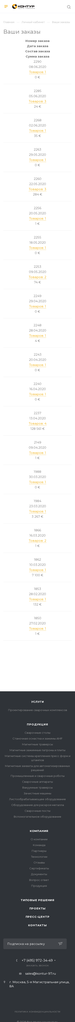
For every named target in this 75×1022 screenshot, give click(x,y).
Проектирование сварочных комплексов (37, 710)
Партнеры (39, 850)
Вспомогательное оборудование (37, 816)
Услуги (37, 701)
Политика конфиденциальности (38, 1011)
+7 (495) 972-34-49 (37, 960)
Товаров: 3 (37, 101)
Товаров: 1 (37, 72)
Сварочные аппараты (37, 781)
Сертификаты (39, 868)
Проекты (37, 908)
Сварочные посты (37, 810)
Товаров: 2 (37, 277)
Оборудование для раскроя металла (37, 805)
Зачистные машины (37, 793)
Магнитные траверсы (37, 744)
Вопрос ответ (39, 880)
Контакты (37, 925)
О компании (39, 839)
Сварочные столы (37, 732)
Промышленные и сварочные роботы (38, 776)
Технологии (39, 856)
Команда (39, 845)
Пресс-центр (38, 916)
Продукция (37, 724)
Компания (39, 831)
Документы (39, 874)
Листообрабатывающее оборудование (37, 799)
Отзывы (39, 862)
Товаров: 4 (37, 423)
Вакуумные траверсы (37, 787)
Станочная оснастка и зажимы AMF (37, 738)
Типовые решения (37, 900)
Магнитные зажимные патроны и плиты (37, 750)
